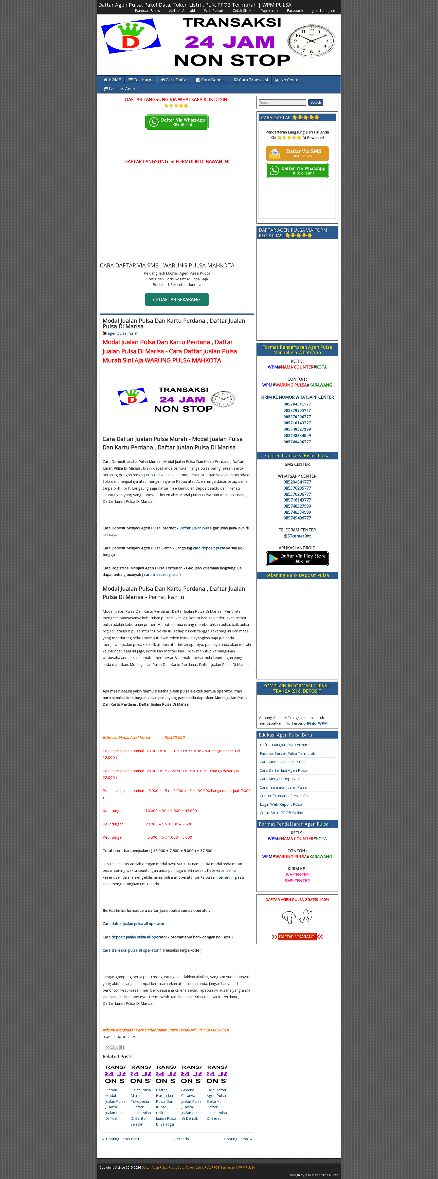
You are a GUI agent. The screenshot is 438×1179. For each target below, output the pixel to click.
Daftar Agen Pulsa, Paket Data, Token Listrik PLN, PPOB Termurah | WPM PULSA (194, 4)
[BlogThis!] (112, 1047)
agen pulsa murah (123, 333)
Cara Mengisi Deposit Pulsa (283, 778)
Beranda (181, 1138)
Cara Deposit (213, 80)
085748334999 (297, 435)
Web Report (214, 10)
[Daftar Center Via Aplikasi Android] (297, 565)
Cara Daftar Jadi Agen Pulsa (283, 770)
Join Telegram (323, 10)
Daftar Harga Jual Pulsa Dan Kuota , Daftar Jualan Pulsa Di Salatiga (166, 1107)
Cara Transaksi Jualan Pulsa (283, 787)
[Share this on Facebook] (115, 1037)
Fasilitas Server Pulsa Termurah (287, 753)
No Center (289, 80)
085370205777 (297, 410)
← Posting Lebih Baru (120, 1138)
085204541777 (297, 404)
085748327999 (297, 429)
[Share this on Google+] (135, 1037)
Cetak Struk (242, 10)
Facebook (295, 10)
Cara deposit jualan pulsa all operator (135, 936)
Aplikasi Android (182, 10)
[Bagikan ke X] (117, 1047)
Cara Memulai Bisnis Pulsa (282, 761)
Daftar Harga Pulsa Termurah (286, 744)
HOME (114, 80)
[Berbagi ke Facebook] (121, 1047)
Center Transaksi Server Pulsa (286, 795)
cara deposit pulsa (209, 547)
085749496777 (297, 441)
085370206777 (297, 416)
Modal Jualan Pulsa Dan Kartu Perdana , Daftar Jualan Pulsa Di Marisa (174, 323)
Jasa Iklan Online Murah (321, 1175)
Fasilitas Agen (121, 88)
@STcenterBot (297, 536)
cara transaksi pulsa (161, 574)
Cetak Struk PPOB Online (281, 812)
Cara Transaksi (253, 80)
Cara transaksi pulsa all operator (131, 950)
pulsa (155, 474)
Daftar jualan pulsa (195, 527)
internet (223, 877)
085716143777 (297, 422)
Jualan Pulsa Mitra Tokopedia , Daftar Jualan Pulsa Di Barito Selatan (141, 1107)
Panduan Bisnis (147, 10)
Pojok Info (269, 10)
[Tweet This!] (124, 1037)
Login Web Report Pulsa (281, 804)
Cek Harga (143, 80)
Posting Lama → (238, 1138)
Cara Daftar (176, 80)
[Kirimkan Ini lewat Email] (107, 1047)
